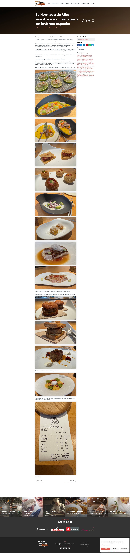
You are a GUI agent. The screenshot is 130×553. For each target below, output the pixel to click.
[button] (127, 539)
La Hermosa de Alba (83, 39)
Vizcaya (81, 76)
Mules (86, 71)
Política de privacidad (84, 542)
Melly (79, 70)
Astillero (90, 53)
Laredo (88, 67)
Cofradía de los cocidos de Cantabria (74, 513)
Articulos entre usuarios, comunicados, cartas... (97, 513)
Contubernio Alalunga (88, 62)
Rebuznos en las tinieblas (29, 512)
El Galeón (84, 63)
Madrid (90, 68)
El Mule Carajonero (65, 519)
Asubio (84, 55)
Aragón (85, 53)
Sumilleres (88, 74)
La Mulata (83, 67)
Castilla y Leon (86, 58)
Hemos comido (55, 3)
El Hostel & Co (91, 63)
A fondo (55, 28)
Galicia (86, 66)
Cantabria (86, 56)
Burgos (79, 56)
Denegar (114, 548)
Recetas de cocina (117, 511)
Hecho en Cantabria (64, 3)
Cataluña (84, 59)
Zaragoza (86, 76)
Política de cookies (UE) (84, 544)
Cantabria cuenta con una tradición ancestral (119, 513)
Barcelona (89, 55)
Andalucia (80, 53)
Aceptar (105, 548)
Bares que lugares (9, 511)
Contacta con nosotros (84, 546)
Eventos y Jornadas (75, 3)
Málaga (90, 71)
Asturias (79, 55)
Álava (91, 76)
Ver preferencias (124, 548)
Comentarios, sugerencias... (28, 515)
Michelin (83, 70)
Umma (88, 75)
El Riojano (81, 66)
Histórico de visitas (85, 3)
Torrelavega (82, 75)
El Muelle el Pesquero (82, 64)
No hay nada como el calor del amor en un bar (10, 513)
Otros (92, 3)
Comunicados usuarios (97, 511)
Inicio (49, 3)
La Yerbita (85, 68)
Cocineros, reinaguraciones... (50, 515)
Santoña (82, 74)
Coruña (79, 63)
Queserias (84, 72)
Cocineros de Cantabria (50, 512)
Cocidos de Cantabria (75, 511)
